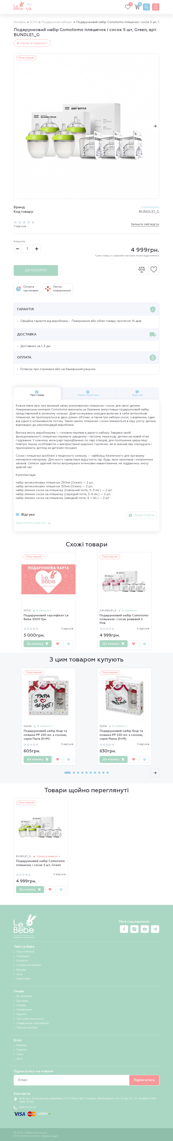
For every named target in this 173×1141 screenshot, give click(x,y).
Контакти (22, 961)
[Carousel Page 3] (78, 773)
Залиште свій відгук (145, 224)
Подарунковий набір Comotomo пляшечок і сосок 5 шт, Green (40, 863)
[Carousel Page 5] (86, 773)
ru (29, 5)
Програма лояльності (30, 1019)
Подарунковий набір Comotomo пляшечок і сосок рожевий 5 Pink (124, 619)
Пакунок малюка (26, 1028)
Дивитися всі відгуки (31, 522)
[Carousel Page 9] (103, 773)
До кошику (36, 270)
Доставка (22, 1001)
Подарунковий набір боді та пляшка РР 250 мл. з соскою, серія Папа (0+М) (45, 735)
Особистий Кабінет (28, 965)
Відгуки (137, 395)
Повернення (24, 1010)
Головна (19, 22)
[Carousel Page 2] (74, 773)
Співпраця (22, 956)
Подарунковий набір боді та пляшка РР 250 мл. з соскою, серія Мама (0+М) (121, 735)
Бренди (21, 970)
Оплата (21, 1005)
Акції (19, 974)
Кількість (19, 241)
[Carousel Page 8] (99, 773)
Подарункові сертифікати (32, 1023)
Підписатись (144, 1080)
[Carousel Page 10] (108, 773)
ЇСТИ (33, 22)
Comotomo (150, 207)
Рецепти (21, 1050)
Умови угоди (50, 1136)
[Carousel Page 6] (91, 773)
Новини (21, 1045)
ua (29, 9)
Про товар (37, 395)
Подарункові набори (57, 22)
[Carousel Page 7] (95, 773)
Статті (19, 1054)
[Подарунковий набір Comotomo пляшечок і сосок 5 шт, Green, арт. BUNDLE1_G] (86, 126)
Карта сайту (23, 979)
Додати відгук (144, 515)
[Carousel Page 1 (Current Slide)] (67, 773)
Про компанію (25, 951)
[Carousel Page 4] (82, 773)
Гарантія (21, 1014)
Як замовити (24, 996)
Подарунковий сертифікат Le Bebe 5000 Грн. (46, 617)
